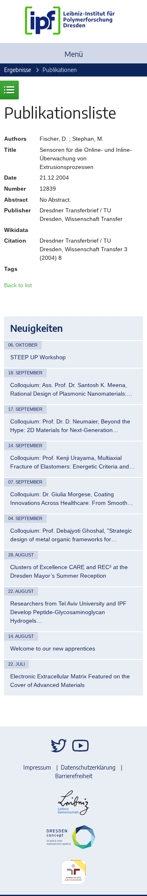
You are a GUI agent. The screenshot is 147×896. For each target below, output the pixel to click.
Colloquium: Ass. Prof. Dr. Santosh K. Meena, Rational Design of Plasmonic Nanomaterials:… (71, 389)
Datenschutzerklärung (88, 767)
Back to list (18, 285)
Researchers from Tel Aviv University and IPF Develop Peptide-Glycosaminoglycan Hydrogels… (68, 612)
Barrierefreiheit (73, 775)
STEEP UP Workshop (38, 357)
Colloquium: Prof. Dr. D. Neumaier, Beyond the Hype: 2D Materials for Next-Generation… (70, 425)
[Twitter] (59, 745)
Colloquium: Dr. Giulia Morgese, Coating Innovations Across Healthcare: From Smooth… (71, 498)
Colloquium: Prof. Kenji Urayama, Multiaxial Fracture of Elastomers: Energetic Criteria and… (72, 462)
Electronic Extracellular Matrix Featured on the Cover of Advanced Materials (70, 680)
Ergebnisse (17, 69)
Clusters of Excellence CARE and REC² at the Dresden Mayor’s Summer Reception (69, 571)
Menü (74, 54)
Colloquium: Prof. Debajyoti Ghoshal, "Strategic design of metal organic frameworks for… (71, 535)
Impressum (37, 767)
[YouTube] (80, 745)
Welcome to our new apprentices (52, 648)
